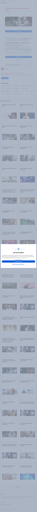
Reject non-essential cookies (18, 264)
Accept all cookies (18, 261)
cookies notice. (24, 257)
